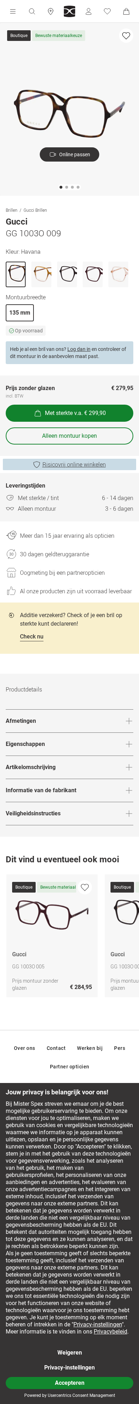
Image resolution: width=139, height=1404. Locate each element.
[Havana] (16, 274)
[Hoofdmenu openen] (13, 11)
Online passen (74, 154)
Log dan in (79, 349)
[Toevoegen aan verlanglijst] (126, 35)
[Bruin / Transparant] (41, 274)
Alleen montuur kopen (69, 435)
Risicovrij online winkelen (74, 464)
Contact (56, 1048)
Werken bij (90, 1048)
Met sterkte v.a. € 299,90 (75, 413)
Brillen (11, 210)
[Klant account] (88, 11)
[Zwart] (67, 274)
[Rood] (93, 274)
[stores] (50, 11)
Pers (119, 1048)
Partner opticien (69, 1066)
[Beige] (118, 274)
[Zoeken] (32, 11)
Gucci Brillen (35, 210)
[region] (69, 937)
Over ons (24, 1048)
